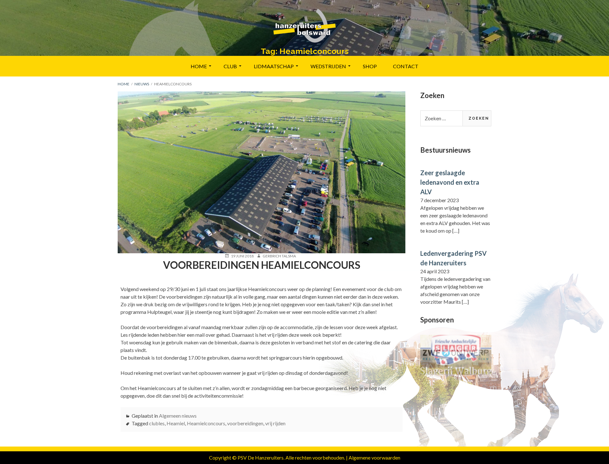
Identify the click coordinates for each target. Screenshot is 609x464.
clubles (157, 423)
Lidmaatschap (274, 66)
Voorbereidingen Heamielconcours (261, 265)
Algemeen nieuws (178, 416)
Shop (370, 66)
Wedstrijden (328, 66)
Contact (405, 66)
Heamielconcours (206, 423)
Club (230, 66)
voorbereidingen (245, 423)
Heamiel (176, 423)
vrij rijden (275, 423)
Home (199, 66)
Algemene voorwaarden (374, 457)
